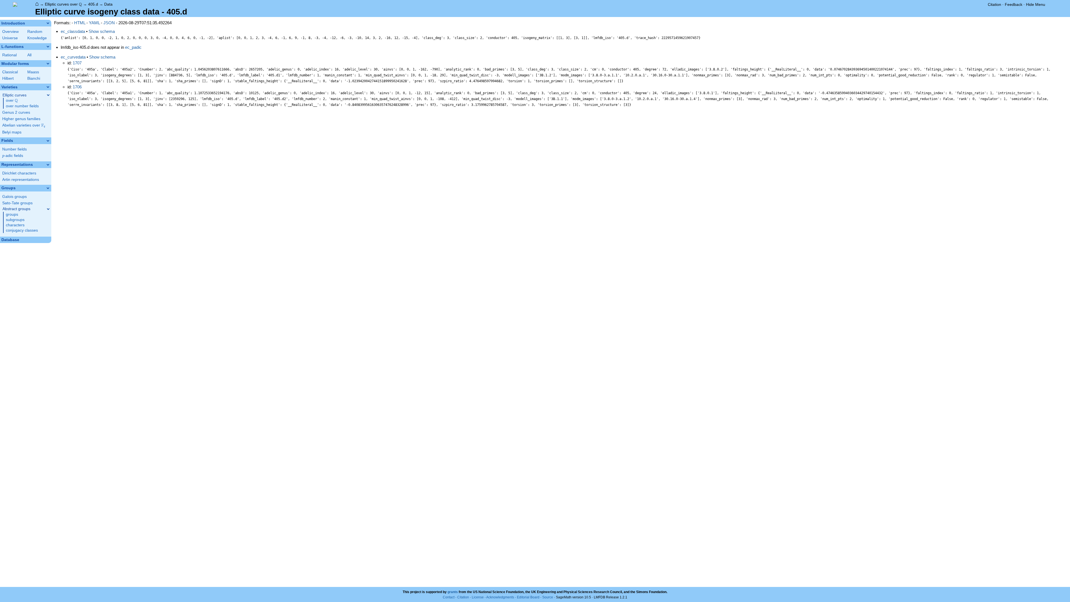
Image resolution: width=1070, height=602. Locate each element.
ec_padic (133, 47)
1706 (77, 86)
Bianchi (33, 78)
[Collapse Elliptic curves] (48, 95)
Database (10, 240)
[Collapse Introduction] (48, 23)
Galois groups (14, 197)
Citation (994, 4)
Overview (10, 32)
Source (547, 597)
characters (15, 225)
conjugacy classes (22, 230)
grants (453, 592)
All (29, 55)
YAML (94, 22)
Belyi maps (11, 132)
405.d (93, 4)
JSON (109, 22)
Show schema (102, 31)
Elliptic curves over (63, 4)
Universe (10, 38)
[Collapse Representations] (48, 164)
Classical (10, 72)
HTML (79, 22)
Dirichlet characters (19, 173)
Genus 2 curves (16, 112)
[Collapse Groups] (48, 188)
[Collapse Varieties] (48, 87)
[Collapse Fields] (48, 141)
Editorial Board (528, 597)
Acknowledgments (500, 597)
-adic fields (12, 156)
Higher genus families (21, 119)
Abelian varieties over (23, 125)
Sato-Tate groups (17, 203)
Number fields (14, 149)
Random (34, 32)
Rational (9, 55)
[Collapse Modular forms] (48, 63)
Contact (448, 597)
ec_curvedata (73, 57)
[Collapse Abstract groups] (48, 209)
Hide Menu (1035, 4)
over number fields (22, 106)
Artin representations (20, 180)
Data (108, 4)
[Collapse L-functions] (48, 46)
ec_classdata (73, 31)
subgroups (15, 220)
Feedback (1013, 4)
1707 (77, 62)
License (478, 597)
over (12, 100)
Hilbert (8, 78)
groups (12, 214)
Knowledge (37, 38)
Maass (33, 72)
